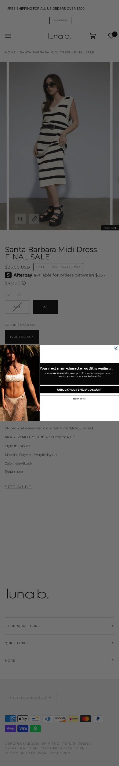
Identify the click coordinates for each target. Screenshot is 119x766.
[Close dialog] (116, 347)
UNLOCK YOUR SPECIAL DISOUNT (79, 390)
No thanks (79, 398)
